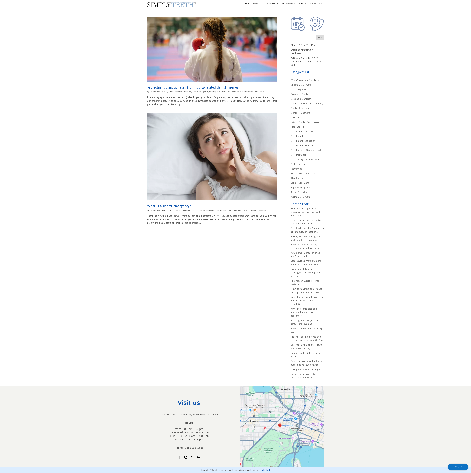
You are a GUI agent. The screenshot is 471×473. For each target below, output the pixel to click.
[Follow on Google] (192, 457)
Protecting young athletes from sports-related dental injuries (192, 87)
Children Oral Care (183, 91)
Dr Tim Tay (155, 91)
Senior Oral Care (300, 182)
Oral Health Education (303, 140)
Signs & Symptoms (258, 210)
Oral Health (221, 210)
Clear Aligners (298, 89)
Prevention (249, 91)
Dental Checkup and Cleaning (307, 103)
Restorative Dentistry (303, 173)
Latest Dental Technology (305, 122)
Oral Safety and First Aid (232, 91)
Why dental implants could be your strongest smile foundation (307, 300)
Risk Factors (260, 91)
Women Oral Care (300, 196)
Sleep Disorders (299, 192)
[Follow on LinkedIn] (198, 457)
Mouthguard (214, 91)
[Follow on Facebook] (179, 457)
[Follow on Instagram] (185, 457)
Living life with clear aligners (307, 369)
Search (319, 37)
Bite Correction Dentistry (305, 80)
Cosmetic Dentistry (301, 98)
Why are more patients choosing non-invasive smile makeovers (306, 212)
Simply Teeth (265, 470)
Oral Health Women (302, 145)
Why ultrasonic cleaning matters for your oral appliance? (304, 312)
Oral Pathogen (299, 154)
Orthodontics (298, 164)
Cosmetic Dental (300, 94)
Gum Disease (298, 117)
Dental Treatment (300, 112)
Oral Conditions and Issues (203, 210)
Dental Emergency (200, 91)
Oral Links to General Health (307, 150)
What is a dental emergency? (169, 206)
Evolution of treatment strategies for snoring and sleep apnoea (305, 272)
